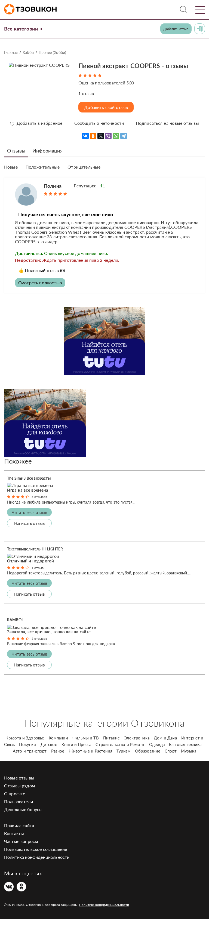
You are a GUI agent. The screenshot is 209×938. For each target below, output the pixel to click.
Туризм (123, 750)
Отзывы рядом (19, 785)
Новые (11, 167)
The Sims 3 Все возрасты (29, 478)
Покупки (27, 744)
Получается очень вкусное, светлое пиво (65, 214)
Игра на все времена (27, 490)
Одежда (157, 744)
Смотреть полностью (40, 282)
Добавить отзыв (175, 29)
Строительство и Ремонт (120, 744)
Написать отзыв (29, 523)
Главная (11, 52)
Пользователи (18, 801)
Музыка (188, 750)
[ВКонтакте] (85, 136)
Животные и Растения (90, 750)
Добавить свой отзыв (106, 107)
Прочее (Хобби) (52, 52)
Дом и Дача (165, 737)
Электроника (136, 737)
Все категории (21, 29)
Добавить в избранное (39, 123)
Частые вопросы (21, 841)
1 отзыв (38, 568)
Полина (53, 186)
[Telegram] (123, 136)
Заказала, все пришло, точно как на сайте (49, 631)
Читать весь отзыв (29, 512)
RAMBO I (15, 619)
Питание (111, 737)
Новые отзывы (19, 777)
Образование (147, 750)
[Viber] (108, 136)
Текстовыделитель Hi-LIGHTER (35, 549)
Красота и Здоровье (24, 737)
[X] (100, 136)
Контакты (14, 833)
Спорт (171, 750)
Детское (49, 744)
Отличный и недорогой (30, 560)
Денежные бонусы (23, 809)
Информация (47, 151)
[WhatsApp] (116, 136)
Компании (58, 737)
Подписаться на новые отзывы (167, 123)
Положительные (43, 167)
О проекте (14, 793)
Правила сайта (19, 825)
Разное (57, 750)
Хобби (28, 52)
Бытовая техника (185, 744)
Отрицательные (83, 167)
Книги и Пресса (76, 744)
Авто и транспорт (30, 750)
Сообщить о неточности (99, 123)
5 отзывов (39, 496)
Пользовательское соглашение (35, 849)
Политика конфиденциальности (36, 857)
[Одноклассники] (93, 136)
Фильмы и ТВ (85, 737)
